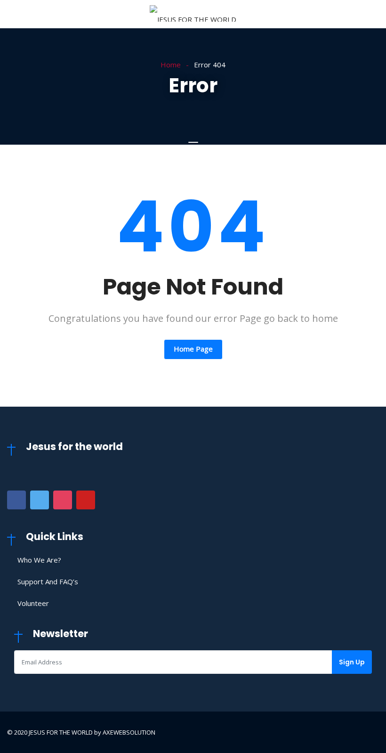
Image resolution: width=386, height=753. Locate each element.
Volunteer (33, 603)
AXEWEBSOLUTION (129, 732)
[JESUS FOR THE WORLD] (193, 14)
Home (171, 64)
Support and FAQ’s (47, 581)
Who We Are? (39, 560)
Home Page (193, 348)
